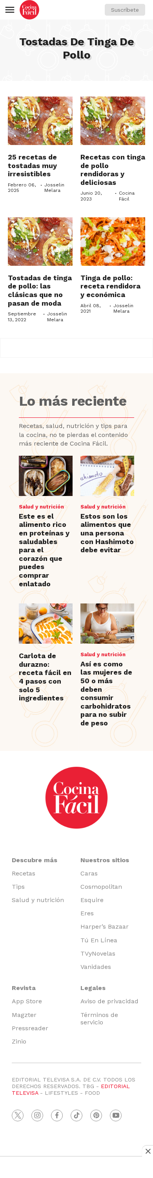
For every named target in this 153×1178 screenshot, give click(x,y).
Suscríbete (125, 10)
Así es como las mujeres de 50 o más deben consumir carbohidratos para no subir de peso (106, 693)
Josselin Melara (54, 187)
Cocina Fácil (127, 195)
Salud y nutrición (41, 507)
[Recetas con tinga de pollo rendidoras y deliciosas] (112, 121)
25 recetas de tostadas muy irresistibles (32, 165)
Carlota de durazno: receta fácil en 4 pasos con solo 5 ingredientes (45, 677)
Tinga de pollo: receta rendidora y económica (110, 286)
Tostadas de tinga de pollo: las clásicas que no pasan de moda (40, 290)
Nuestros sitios (104, 860)
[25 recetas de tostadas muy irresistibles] (40, 121)
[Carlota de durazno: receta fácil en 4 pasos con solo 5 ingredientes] (46, 623)
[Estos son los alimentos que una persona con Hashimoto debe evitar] (107, 476)
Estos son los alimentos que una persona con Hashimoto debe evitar (107, 533)
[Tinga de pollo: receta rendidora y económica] (112, 241)
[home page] (29, 10)
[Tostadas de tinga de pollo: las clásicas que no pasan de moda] (40, 241)
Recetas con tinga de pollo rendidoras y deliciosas (112, 169)
